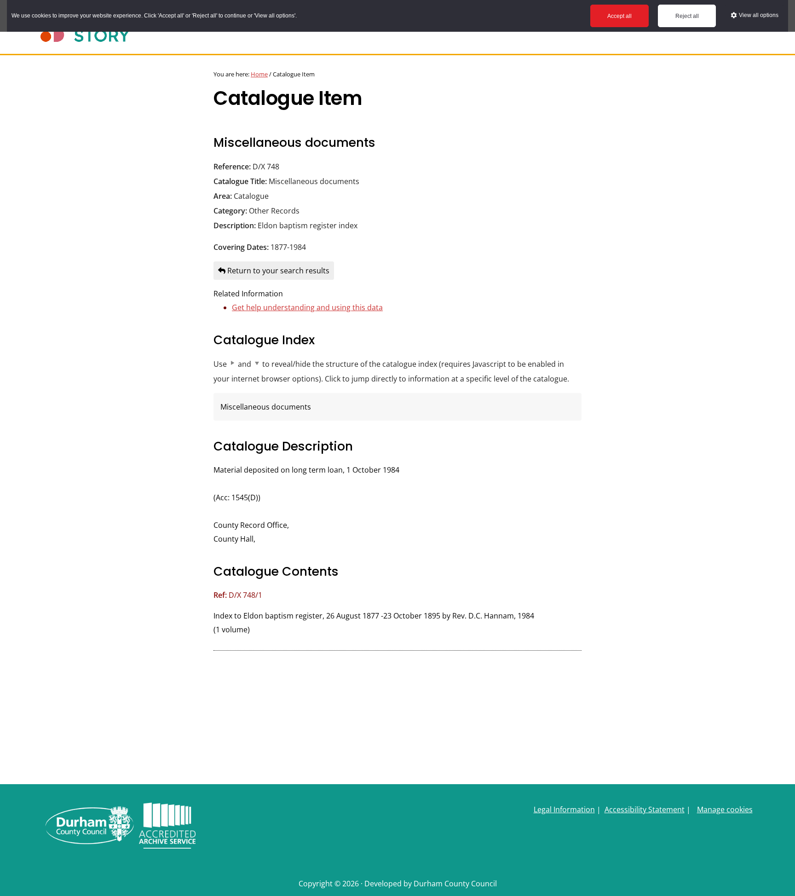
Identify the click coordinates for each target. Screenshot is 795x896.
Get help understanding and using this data (307, 307)
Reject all (687, 16)
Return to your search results (277, 271)
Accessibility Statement (645, 809)
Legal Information (564, 809)
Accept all (619, 16)
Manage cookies (725, 809)
